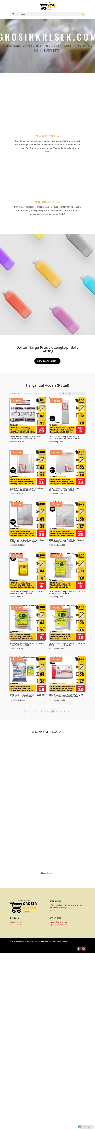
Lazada (67, 838)
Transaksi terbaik (47, 136)
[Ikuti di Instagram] (83, 949)
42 (46, 711)
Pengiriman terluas (47, 202)
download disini (47, 361)
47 (65, 711)
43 (49, 711)
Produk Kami (47, 303)
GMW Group (35, 941)
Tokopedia (27, 779)
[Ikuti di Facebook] (79, 949)
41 (42, 711)
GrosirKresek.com (18, 941)
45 (57, 711)
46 (61, 711)
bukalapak (27, 839)
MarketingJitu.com (60, 941)
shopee (67, 779)
